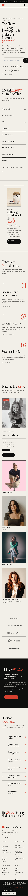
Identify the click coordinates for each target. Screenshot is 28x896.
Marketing (4, 859)
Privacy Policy (18, 877)
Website (5, 66)
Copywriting (6, 70)
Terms (16, 879)
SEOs (3, 848)
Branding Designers (6, 846)
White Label (4, 857)
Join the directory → (19, 1)
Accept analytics (8, 893)
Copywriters (4, 850)
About (16, 868)
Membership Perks (6, 872)
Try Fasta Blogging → (11, 241)
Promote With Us (19, 872)
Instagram (7, 837)
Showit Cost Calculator (20, 862)
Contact (17, 874)
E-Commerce (5, 855)
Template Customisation (7, 852)
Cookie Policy (19, 887)
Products (16, 70)
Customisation (7, 74)
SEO (21, 66)
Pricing (3, 870)
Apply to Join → (11, 697)
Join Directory (5, 868)
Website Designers (6, 844)
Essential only (8, 890)
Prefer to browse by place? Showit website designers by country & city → (13, 169)
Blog (16, 870)
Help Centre (4, 874)
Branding (13, 66)
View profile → (8, 455)
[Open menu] (24, 5)
